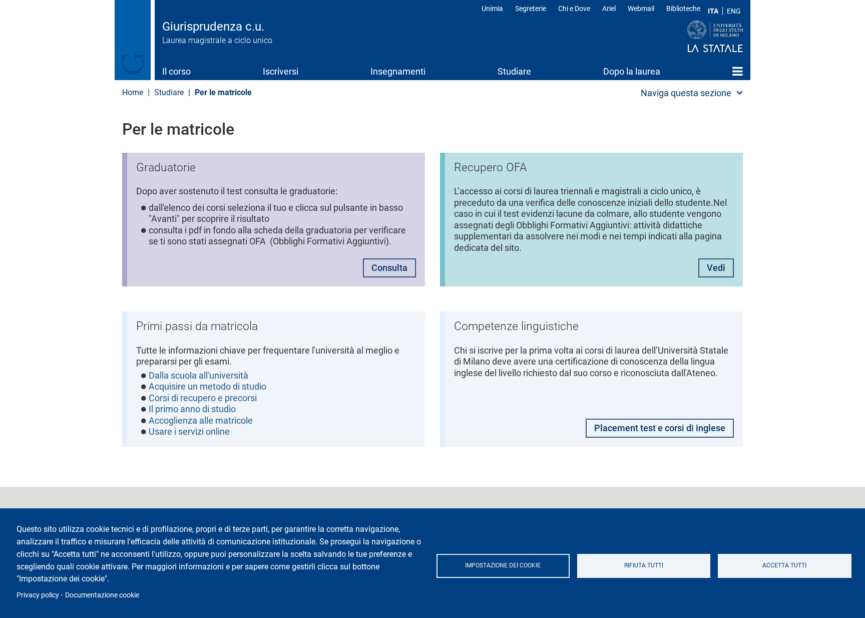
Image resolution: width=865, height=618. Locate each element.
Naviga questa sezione (686, 93)
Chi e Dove (574, 9)
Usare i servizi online (189, 431)
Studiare (514, 71)
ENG (734, 11)
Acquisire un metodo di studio (207, 386)
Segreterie (530, 9)
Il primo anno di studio (192, 409)
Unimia (492, 9)
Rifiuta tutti (643, 565)
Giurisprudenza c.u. (213, 26)
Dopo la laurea (631, 71)
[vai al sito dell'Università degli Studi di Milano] (696, 37)
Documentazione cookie (102, 595)
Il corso (176, 71)
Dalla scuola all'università (198, 375)
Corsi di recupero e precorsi (203, 398)
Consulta (389, 267)
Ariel (609, 9)
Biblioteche (683, 9)
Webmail (641, 9)
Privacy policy (38, 595)
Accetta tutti (784, 565)
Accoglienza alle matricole (201, 420)
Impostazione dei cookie (503, 565)
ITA (713, 11)
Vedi (716, 267)
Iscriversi (280, 71)
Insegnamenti (397, 71)
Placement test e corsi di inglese (659, 428)
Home (737, 71)
